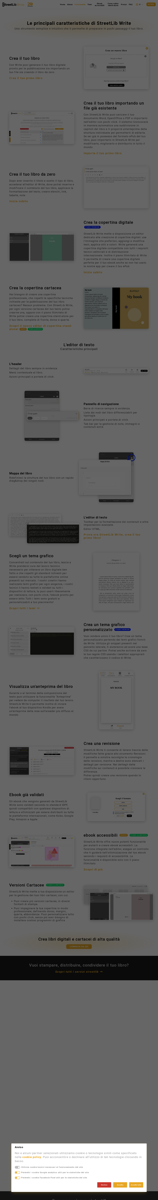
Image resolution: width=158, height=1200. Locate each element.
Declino (104, 1185)
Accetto (120, 1185)
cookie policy (31, 1157)
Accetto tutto (136, 1185)
